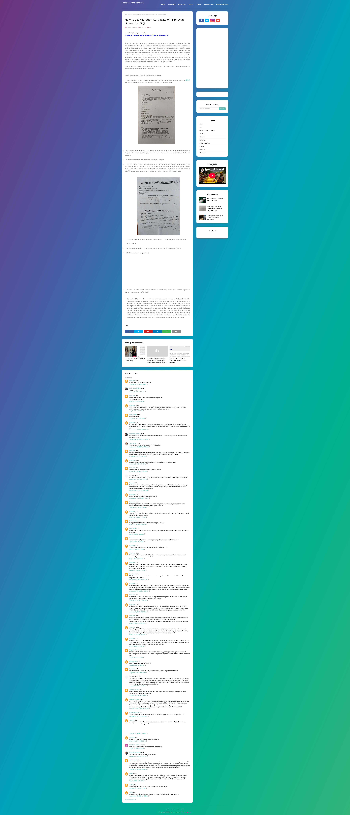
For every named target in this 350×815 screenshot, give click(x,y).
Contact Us (180, 809)
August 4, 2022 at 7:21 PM (137, 570)
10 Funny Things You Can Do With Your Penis (216, 199)
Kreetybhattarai (134, 712)
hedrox (131, 483)
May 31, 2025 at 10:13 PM (136, 781)
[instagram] (212, 20)
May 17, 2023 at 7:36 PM (136, 646)
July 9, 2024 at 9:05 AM (136, 749)
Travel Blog (203, 150)
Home (126, 15)
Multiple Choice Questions (207, 130)
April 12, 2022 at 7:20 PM (136, 542)
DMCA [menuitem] (199, 4)
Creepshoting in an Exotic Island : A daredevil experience (215, 218)
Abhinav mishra (134, 690)
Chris (131, 792)
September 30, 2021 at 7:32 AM (139, 447)
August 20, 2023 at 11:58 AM (138, 686)
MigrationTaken (134, 650)
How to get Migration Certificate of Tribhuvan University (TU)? (214, 209)
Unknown (132, 381)
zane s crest (133, 760)
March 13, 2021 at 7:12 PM (137, 392)
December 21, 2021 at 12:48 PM (139, 498)
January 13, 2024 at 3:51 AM (137, 733)
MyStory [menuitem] (191, 4)
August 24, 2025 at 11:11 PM (137, 788)
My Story (202, 134)
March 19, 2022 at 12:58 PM (137, 525)
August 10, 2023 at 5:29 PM (137, 673)
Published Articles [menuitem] (222, 4)
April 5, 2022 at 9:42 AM (136, 534)
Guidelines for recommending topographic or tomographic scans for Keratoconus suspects (157, 360)
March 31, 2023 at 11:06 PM (137, 635)
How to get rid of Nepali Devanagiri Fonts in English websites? (178, 360)
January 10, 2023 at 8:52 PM (138, 600)
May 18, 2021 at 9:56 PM (136, 401)
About (173, 809)
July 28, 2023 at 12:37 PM (137, 665)
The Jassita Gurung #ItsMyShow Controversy (135, 359)
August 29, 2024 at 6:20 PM (138, 756)
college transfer (134, 699)
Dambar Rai (133, 415)
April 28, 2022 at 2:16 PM (136, 549)
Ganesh (131, 737)
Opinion (202, 137)
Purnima (132, 669)
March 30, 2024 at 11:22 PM (137, 741)
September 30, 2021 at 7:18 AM (139, 439)
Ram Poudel (133, 521)
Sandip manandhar (135, 745)
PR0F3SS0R (132, 528)
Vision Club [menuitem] (171, 4)
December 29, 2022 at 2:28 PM (139, 591)
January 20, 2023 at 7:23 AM (138, 612)
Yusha (131, 785)
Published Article (205, 143)
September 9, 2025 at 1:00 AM (138, 796)
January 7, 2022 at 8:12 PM (137, 508)
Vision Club (203, 153)
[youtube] (218, 20)
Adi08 (131, 773)
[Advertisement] (157, 269)
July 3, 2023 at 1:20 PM (136, 657)
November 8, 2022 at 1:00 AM (138, 580)
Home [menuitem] (163, 4)
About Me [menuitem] (181, 4)
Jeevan (131, 720)
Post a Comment (130, 800)
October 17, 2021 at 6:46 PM (138, 472)
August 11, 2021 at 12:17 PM (137, 418)
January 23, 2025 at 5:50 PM (138, 769)
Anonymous (133, 661)
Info (130, 15)
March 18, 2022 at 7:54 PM (137, 517)
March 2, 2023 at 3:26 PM (137, 623)
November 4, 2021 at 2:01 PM (138, 479)
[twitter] (207, 20)
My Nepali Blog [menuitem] (209, 4)
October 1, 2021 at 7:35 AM (137, 456)
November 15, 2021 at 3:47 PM (138, 490)
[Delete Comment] (147, 384)
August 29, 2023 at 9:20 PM (138, 695)
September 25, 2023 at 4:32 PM (139, 709)
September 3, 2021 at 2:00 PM (138, 430)
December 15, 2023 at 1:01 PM (138, 716)
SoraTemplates (186, 812)
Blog (201, 124)
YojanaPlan (132, 443)
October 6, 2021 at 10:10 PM (137, 464)
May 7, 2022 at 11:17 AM (136, 559)
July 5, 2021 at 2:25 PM (136, 411)
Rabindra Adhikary (131, 27)
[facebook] (201, 20)
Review (202, 146)
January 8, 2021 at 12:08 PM (137, 384)
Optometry (203, 140)
